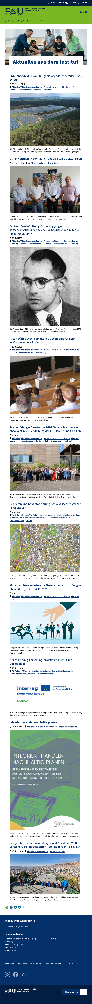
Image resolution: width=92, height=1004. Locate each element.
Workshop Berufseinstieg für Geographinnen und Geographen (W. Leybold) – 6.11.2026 (45, 587)
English (84, 2)
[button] (6, 907)
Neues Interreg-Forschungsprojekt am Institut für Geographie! (41, 662)
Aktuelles (16, 87)
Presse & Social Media (54, 963)
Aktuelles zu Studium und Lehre (57, 241)
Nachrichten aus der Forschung (65, 243)
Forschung (14, 243)
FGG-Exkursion (66, 87)
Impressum (9, 963)
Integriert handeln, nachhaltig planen (33, 722)
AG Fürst (31, 163)
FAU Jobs (79, 963)
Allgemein (48, 87)
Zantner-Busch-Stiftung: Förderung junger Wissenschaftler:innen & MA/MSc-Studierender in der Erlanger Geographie (45, 230)
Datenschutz (22, 963)
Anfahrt (53, 939)
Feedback (69, 963)
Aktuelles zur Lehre (27, 517)
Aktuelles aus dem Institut (31, 87)
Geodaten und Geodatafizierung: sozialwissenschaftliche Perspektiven (45, 506)
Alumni (56, 87)
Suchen (73, 3)
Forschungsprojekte (18, 673)
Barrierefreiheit (36, 963)
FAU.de (52, 3)
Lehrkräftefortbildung (37, 352)
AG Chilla (15, 515)
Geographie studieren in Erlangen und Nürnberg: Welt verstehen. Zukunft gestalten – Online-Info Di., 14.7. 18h (45, 845)
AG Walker (34, 515)
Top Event (47, 89)
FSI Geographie (56, 441)
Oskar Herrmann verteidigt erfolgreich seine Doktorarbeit (46, 159)
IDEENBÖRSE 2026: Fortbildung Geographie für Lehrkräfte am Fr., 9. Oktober (43, 341)
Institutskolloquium (44, 517)
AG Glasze (25, 515)
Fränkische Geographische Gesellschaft (25, 89)
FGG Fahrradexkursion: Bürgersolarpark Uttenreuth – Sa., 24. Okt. (46, 78)
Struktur (62, 3)
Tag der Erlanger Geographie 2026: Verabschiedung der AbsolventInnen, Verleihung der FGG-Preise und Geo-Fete (46, 429)
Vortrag (29, 520)
